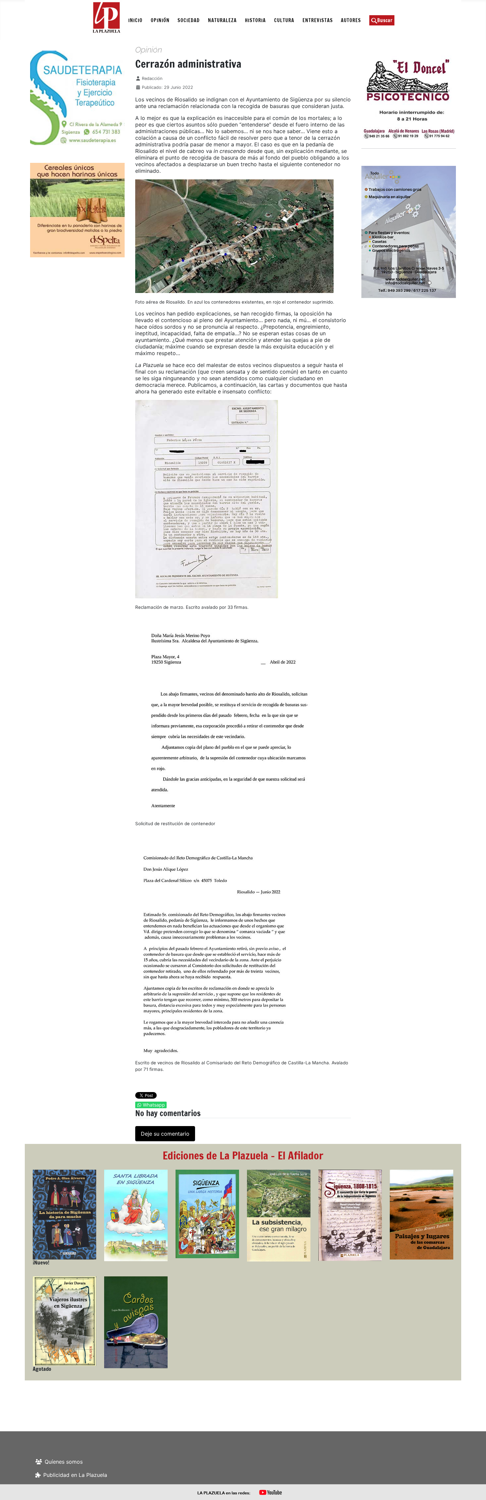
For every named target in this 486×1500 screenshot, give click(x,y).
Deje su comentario (165, 1133)
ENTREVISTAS (318, 20)
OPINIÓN (160, 20)
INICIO (135, 20)
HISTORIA (255, 20)
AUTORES (351, 20)
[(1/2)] (47, 98)
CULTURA (284, 20)
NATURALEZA (222, 20)
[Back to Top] (474, 1488)
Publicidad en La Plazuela (75, 1475)
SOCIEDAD (189, 20)
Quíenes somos (64, 1461)
